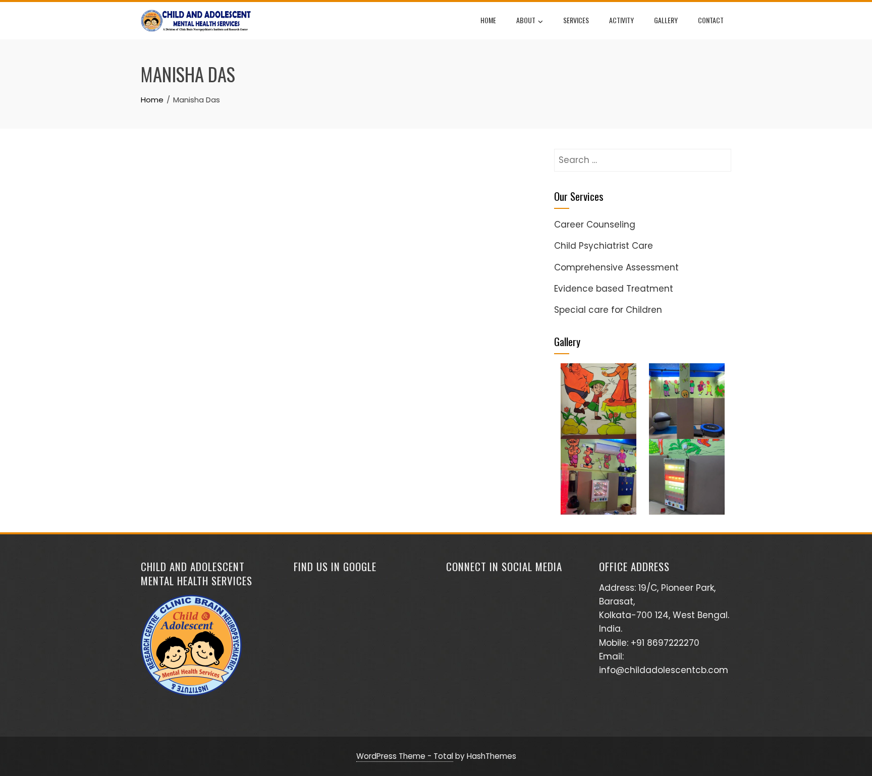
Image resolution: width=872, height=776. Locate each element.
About (525, 20)
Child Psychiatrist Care (603, 246)
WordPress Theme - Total (404, 756)
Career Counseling (594, 224)
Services (576, 20)
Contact (711, 20)
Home (488, 20)
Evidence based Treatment (613, 289)
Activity (621, 20)
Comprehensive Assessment (616, 267)
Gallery (666, 20)
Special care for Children (608, 310)
